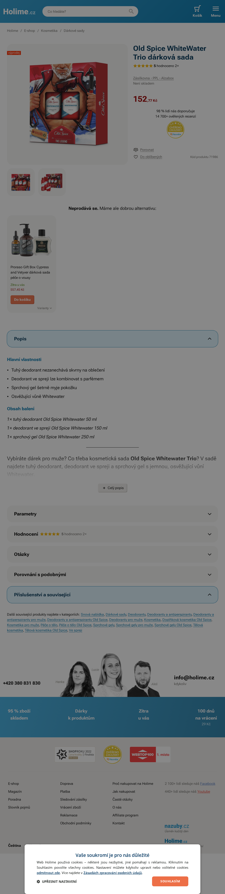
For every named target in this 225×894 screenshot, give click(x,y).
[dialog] (112, 869)
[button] (57, 881)
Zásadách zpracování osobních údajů (112, 872)
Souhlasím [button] (170, 881)
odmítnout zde (48, 872)
